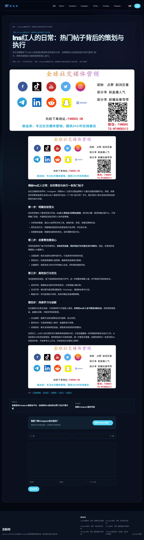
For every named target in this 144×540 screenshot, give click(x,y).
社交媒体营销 (36, 393)
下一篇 (112, 436)
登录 (129, 6)
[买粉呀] (10, 6)
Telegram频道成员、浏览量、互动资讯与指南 (117, 533)
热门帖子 (45, 393)
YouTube (106, 6)
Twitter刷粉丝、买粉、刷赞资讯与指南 (92, 521)
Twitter (61, 6)
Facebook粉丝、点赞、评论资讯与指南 (117, 522)
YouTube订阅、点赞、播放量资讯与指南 (91, 533)
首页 (54, 6)
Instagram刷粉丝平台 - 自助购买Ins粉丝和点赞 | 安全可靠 (34, 27)
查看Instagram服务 (102, 423)
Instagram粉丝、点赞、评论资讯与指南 (91, 527)
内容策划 (53, 393)
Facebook (72, 6)
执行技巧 (68, 393)
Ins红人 (61, 393)
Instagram (84, 6)
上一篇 (32, 436)
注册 (137, 6)
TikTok (95, 6)
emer (18, 62)
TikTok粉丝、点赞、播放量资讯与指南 (117, 526)
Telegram (117, 6)
